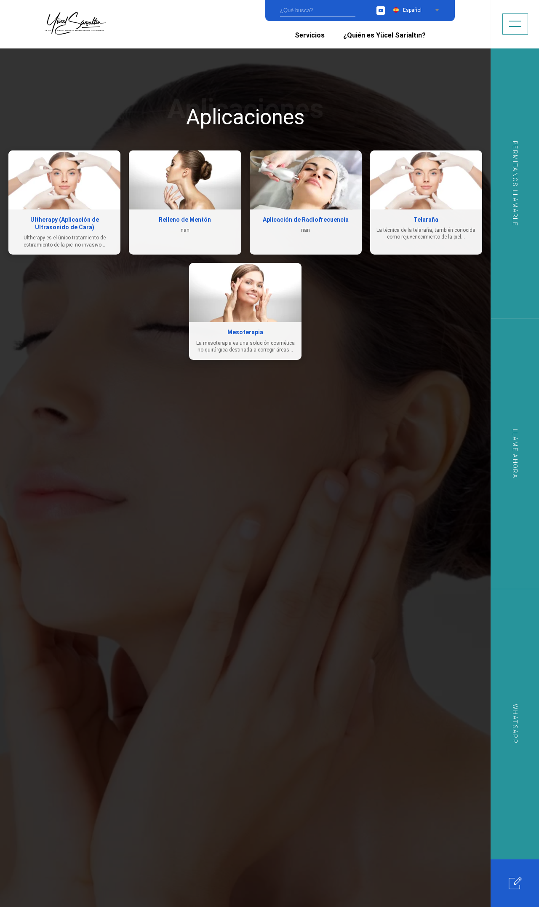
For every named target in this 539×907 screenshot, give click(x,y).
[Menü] (515, 24)
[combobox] (421, 10)
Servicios (310, 35)
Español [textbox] (412, 10)
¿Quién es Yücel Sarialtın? (384, 35)
